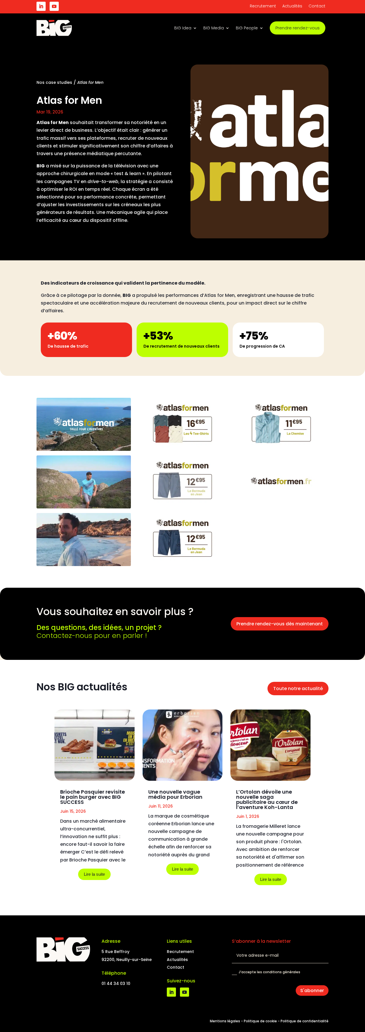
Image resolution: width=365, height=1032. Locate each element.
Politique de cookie (260, 1021)
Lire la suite (94, 874)
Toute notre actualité (298, 688)
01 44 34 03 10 (116, 983)
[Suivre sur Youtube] (54, 6)
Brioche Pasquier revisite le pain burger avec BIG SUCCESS (92, 797)
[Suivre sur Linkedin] (41, 6)
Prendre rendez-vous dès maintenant (279, 624)
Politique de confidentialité (304, 1021)
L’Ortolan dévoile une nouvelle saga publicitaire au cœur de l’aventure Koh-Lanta (267, 799)
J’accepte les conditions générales (269, 972)
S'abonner (312, 990)
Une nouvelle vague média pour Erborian (175, 794)
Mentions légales (225, 1021)
